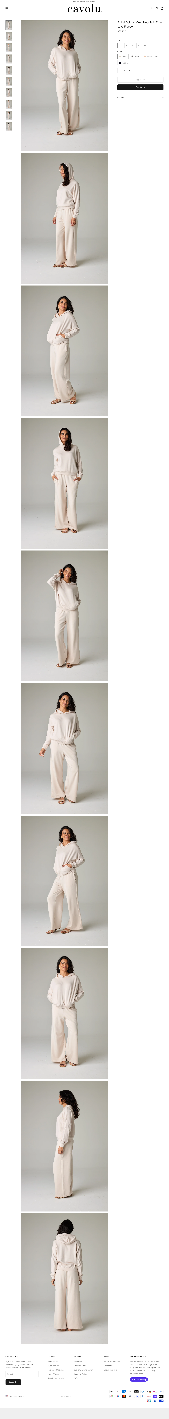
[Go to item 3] (9, 47)
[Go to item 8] (9, 104)
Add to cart (140, 80)
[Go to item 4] (9, 59)
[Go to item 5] (9, 70)
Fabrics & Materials (56, 1370)
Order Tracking (110, 1370)
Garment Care (79, 1366)
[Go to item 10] (9, 126)
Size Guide (77, 1361)
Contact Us (108, 1366)
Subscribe (13, 1382)
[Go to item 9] (9, 115)
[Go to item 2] (9, 36)
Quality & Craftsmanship (84, 1370)
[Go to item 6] (9, 81)
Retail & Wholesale (56, 1378)
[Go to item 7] (9, 93)
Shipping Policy (80, 1374)
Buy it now (140, 87)
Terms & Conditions (112, 1361)
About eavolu (53, 1361)
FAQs (75, 1378)
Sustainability (53, 1366)
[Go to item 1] (9, 25)
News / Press (53, 1374)
